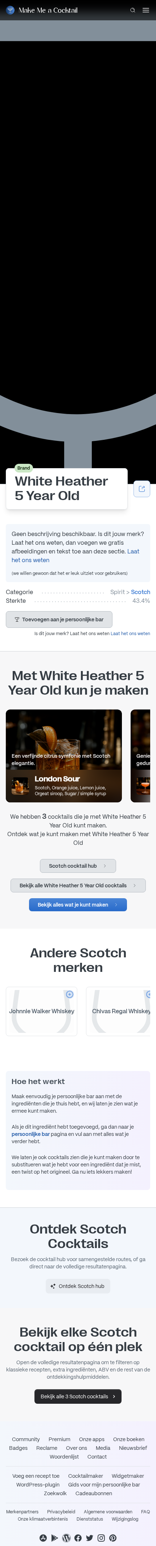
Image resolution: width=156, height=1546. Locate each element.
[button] (59, 619)
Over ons (76, 1448)
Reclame (46, 1448)
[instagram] (101, 1538)
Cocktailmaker (85, 1476)
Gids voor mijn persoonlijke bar (104, 1484)
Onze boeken (128, 1439)
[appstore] (43, 1538)
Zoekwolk (55, 1493)
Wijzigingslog (125, 1519)
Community (26, 1439)
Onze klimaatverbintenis (43, 1519)
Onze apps (91, 1439)
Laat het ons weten (130, 634)
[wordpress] (66, 1538)
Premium (59, 1439)
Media (103, 1448)
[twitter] (89, 1538)
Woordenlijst (64, 1456)
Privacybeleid (61, 1512)
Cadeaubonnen (93, 1493)
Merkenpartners (22, 1512)
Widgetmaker (128, 1476)
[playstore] (54, 1538)
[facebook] (78, 1538)
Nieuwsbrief (133, 1448)
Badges (18, 1448)
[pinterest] (112, 1538)
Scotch (140, 592)
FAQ (145, 1512)
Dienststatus (90, 1519)
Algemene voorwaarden (108, 1512)
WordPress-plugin (37, 1484)
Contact (97, 1456)
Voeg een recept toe (35, 1476)
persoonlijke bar (31, 1134)
